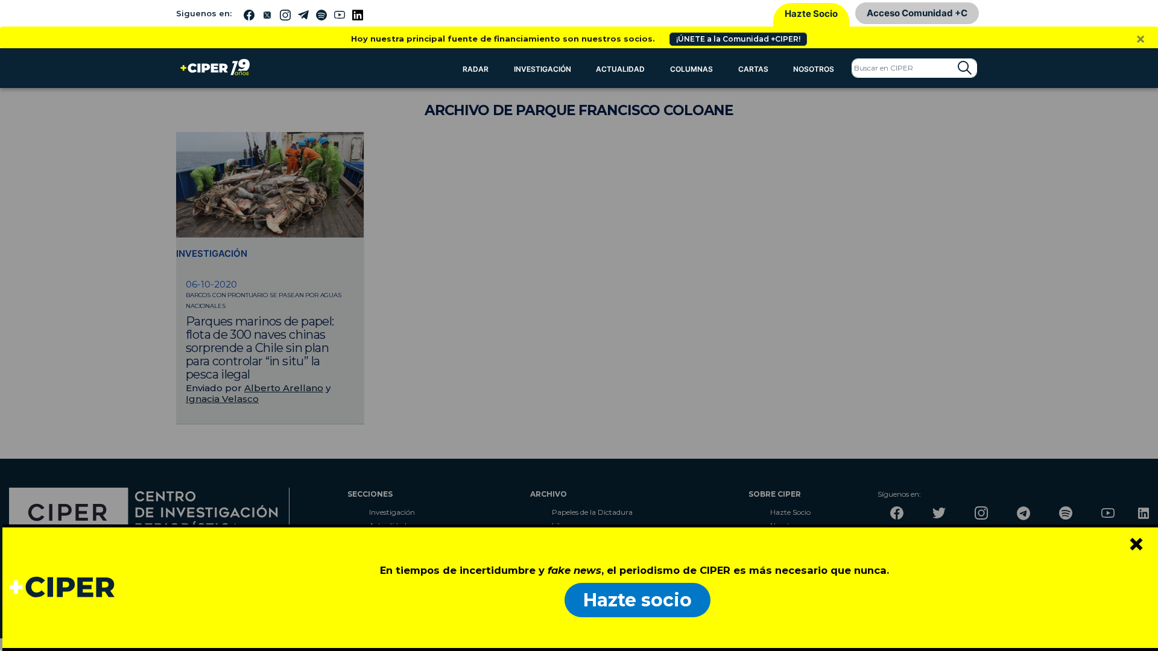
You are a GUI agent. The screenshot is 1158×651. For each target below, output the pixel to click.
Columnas (691, 69)
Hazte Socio (811, 13)
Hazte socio (637, 600)
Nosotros (813, 69)
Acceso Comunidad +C (917, 13)
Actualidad (620, 69)
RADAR (476, 69)
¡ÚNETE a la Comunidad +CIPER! (738, 38)
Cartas (753, 69)
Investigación (542, 69)
